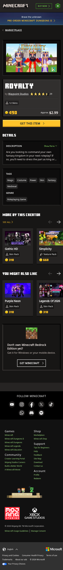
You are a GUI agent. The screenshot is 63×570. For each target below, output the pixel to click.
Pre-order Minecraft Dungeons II (29, 20)
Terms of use (51, 555)
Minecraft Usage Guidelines (16, 531)
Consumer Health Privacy (32, 555)
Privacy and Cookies (10, 555)
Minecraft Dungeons (13, 442)
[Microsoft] (54, 549)
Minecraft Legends (13, 446)
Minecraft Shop (40, 438)
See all (7, 222)
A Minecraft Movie (12, 469)
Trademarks (7, 559)
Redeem (37, 478)
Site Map (37, 458)
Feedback (38, 455)
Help (36, 451)
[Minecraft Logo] (15, 6)
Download (38, 462)
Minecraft (9, 435)
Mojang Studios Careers (15, 462)
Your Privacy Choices (16, 564)
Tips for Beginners (41, 447)
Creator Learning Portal (15, 458)
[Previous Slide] (50, 222)
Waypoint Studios (18, 94)
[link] (12, 404)
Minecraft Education (13, 449)
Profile (36, 475)
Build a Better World (13, 466)
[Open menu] (58, 6)
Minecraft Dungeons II (14, 438)
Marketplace (13, 30)
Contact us (38, 466)
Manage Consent (38, 531)
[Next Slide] (59, 222)
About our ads (21, 559)
